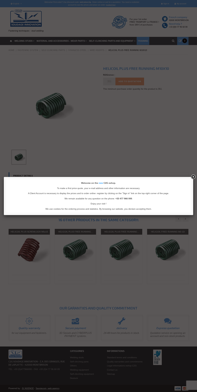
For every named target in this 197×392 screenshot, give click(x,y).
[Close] (193, 177)
